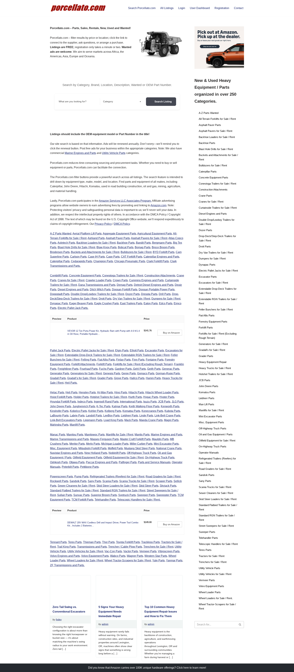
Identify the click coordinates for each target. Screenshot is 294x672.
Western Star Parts (155, 555)
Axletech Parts (66, 242)
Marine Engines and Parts (80, 153)
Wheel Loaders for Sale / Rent (85, 560)
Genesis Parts (111, 373)
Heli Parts (71, 392)
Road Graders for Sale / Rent (163, 476)
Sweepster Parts (166, 495)
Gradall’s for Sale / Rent (81, 378)
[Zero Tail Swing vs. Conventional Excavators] (69, 600)
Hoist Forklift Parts (61, 397)
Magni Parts (171, 420)
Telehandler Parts (105, 499)
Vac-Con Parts (113, 551)
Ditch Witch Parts (100, 289)
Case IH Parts (96, 256)
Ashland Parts (96, 238)
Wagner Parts (135, 555)
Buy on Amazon (171, 332)
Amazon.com (158, 205)
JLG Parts (178, 401)
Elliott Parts (137, 350)
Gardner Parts (123, 368)
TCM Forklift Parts (82, 499)
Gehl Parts (139, 368)
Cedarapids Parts (81, 261)
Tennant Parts (58, 542)
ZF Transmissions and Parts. (67, 565)
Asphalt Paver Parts (118, 238)
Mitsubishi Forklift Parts (92, 448)
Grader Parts (105, 378)
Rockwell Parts (59, 481)
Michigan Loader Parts (114, 443)
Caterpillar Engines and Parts (161, 256)
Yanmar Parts (174, 560)
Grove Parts (121, 378)
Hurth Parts (135, 397)
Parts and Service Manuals (154, 462)
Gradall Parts (58, 378)
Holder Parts (81, 397)
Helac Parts (57, 392)
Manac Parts (57, 434)
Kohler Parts (95, 410)
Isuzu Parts (150, 401)
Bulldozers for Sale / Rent (136, 252)
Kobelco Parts (78, 410)
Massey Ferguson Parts (104, 439)
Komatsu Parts (131, 410)
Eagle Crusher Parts (106, 303)
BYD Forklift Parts (163, 252)
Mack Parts (131, 420)
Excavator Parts (154, 350)
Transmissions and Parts (92, 546)
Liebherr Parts (129, 415)
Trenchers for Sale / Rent (158, 546)
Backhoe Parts (126, 242)
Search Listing (163, 101)
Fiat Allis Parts (106, 359)
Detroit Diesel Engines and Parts (153, 284)
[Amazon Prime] (148, 334)
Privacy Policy (103, 223)
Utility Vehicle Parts (113, 153)
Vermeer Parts (148, 551)
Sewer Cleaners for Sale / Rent (76, 485)
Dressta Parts (149, 294)
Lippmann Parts (92, 420)
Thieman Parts (92, 542)
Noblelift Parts (117, 452)
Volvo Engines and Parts (65, 555)
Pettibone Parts (89, 466)
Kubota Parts (172, 410)
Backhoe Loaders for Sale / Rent (96, 242)
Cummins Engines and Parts (146, 280)
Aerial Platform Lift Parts (87, 233)
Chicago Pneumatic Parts (129, 261)
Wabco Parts (117, 555)
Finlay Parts (123, 359)
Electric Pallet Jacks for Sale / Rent (93, 350)
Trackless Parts (150, 542)
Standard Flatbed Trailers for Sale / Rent (74, 490)
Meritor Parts (77, 443)
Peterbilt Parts (70, 466)
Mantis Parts (142, 434)
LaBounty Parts (59, 415)
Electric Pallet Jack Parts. (73, 308)
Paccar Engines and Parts (101, 462)
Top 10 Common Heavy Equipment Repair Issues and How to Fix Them (160, 612)
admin (105, 624)
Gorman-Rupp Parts (168, 373)
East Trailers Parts (131, 303)
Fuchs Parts (106, 368)
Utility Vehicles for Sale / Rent (85, 551)
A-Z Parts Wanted (60, 233)
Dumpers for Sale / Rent (165, 298)
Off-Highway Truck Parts (141, 452)
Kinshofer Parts (59, 410)
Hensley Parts (87, 392)
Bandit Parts (143, 242)
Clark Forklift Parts (157, 261)
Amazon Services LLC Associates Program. (125, 200)
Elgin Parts (121, 350)
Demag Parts (125, 284)
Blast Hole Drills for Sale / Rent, (77, 247)
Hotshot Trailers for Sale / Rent (108, 397)
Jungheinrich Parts (83, 406)
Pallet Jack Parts (60, 350)
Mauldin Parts (160, 439)
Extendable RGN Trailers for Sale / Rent (145, 355)
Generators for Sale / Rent (86, 373)
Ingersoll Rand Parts (106, 401)
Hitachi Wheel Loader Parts (161, 392)
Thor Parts (108, 542)
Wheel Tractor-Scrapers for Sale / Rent (127, 560)
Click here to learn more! (191, 667)
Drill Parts (165, 294)
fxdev (59, 619)
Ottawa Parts (77, 462)
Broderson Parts (60, 252)
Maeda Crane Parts (151, 420)
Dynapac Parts (59, 303)
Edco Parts (165, 303)
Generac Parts (170, 368)
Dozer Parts (132, 294)
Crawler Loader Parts (98, 280)
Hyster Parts (166, 397)
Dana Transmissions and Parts (96, 284)
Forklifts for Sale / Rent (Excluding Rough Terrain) (143, 364)
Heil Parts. (71, 382)
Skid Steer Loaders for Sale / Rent (116, 485)
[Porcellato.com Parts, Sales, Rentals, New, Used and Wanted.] (78, 8)
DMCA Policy (122, 223)
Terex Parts (75, 542)
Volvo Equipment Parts (95, 555)
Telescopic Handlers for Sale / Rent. (138, 499)
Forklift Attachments (83, 364)
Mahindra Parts (59, 424)
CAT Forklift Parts (131, 256)
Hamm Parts (153, 378)
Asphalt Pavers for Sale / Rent (149, 238)
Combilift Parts (59, 275)
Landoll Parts (94, 415)
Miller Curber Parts (141, 443)
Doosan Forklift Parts (124, 289)
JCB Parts (164, 401)
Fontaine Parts (155, 359)
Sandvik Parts (78, 481)
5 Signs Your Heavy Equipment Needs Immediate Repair (111, 612)
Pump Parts (81, 476)
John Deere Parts (60, 406)
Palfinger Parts (128, 462)
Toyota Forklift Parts (128, 542)
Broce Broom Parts (163, 247)
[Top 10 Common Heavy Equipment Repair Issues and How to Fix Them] (161, 600)
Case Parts (113, 256)
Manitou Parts (75, 434)
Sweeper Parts (146, 495)
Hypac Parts (150, 397)
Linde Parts (146, 415)
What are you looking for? (72, 101)
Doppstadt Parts (59, 294)
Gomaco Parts (145, 373)
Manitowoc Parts (95, 434)
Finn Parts (138, 359)
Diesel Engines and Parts (73, 289)
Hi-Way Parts (105, 392)
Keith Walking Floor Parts (144, 406)
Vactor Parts (130, 551)
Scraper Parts (164, 481)
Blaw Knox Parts (106, 247)
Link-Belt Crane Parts (167, 415)
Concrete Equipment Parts (85, 275)
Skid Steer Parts (148, 485)
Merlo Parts (93, 443)
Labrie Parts (77, 415)
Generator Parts (59, 373)
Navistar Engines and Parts (66, 452)
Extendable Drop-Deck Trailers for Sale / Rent (92, 355)
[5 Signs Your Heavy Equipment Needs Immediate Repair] (115, 600)
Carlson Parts (78, 256)
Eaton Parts (151, 303)
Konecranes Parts (152, 410)
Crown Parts (120, 280)
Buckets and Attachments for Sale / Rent (95, 252)
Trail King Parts (66, 546)
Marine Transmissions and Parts (69, 439)
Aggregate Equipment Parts (119, 233)
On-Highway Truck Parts (159, 457)
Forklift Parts (104, 364)
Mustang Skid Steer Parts (139, 448)
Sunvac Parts (81, 495)
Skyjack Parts (168, 485)
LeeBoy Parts (111, 415)
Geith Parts (154, 368)
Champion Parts (103, 261)
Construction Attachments (159, 275)
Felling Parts (88, 359)
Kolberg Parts (113, 410)
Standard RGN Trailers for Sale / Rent (122, 490)
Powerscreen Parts (61, 476)
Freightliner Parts (68, 368)
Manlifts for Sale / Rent (119, 434)
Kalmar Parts (119, 406)
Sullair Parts (64, 495)
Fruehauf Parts (89, 368)
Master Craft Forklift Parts (135, 439)
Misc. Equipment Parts (63, 448)
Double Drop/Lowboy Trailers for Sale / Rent (97, 294)
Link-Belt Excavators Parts (66, 420)
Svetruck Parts (127, 495)
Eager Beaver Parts (81, 303)
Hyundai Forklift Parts (63, 401)
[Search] (240, 624)
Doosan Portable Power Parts (157, 289)
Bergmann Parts (162, 242)
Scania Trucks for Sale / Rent (136, 481)
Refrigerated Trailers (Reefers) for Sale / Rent (117, 476)
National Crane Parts (169, 448)
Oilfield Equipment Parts (87, 457)
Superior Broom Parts (104, 495)
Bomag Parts (142, 247)
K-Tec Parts (103, 406)
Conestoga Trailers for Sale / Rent (122, 275)
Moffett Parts (115, 448)
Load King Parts (113, 420)
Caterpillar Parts (60, 261)
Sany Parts (94, 481)
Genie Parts (128, 373)
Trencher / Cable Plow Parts (125, 546)
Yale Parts (158, 560)
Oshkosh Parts (59, 462)
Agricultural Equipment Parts (154, 233)
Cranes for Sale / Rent (71, 280)
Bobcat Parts (125, 247)
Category (108, 101)
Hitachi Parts (136, 392)
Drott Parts (105, 298)
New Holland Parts (95, 452)
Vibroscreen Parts (168, 551)
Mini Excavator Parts (166, 443)
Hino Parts (120, 392)
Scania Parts (110, 481)
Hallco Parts (137, 378)
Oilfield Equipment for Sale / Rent (123, 457)
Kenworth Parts (170, 406)
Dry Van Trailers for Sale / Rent (131, 298)
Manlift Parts (77, 424)
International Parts (131, 401)
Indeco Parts (85, 401)
